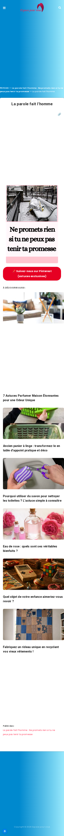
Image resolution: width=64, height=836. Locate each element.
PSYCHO (4, 88)
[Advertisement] (32, 49)
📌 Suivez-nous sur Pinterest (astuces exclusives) (32, 273)
